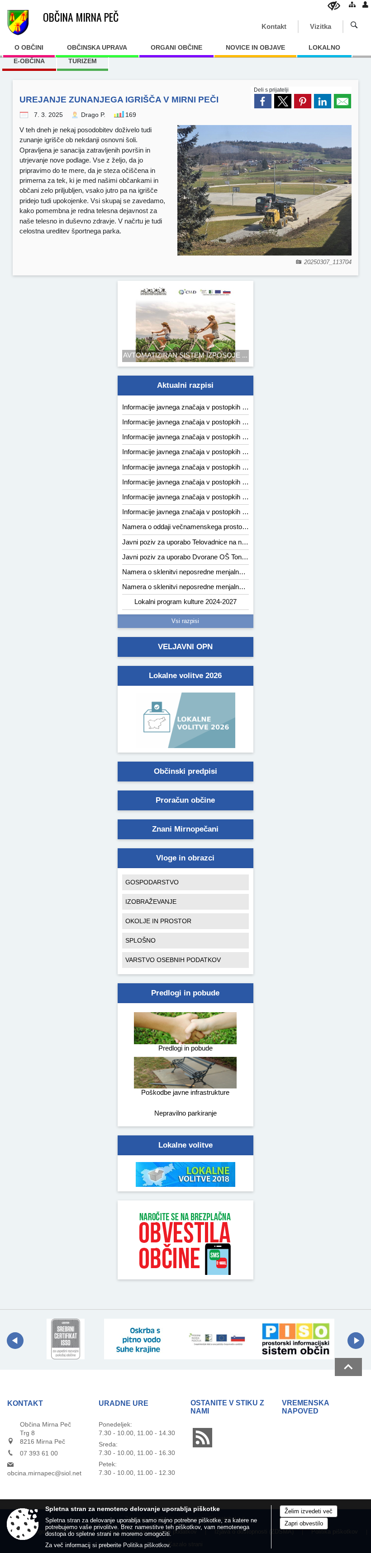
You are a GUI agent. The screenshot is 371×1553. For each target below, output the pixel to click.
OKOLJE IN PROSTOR (158, 921)
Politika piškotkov (146, 1545)
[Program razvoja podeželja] (219, 1339)
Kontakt (274, 26)
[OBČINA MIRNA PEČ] (18, 22)
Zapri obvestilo (304, 1523)
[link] (263, 101)
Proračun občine (185, 800)
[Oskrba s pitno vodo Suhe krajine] (142, 1339)
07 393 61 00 (39, 1453)
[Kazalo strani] (352, 4)
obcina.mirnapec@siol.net (44, 1473)
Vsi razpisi (185, 621)
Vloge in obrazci (185, 858)
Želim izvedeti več (309, 1511)
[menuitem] (29, 50)
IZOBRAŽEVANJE (150, 901)
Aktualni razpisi (185, 385)
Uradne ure (123, 1403)
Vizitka (320, 26)
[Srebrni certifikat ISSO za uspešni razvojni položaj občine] (66, 1339)
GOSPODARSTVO (152, 882)
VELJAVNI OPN (185, 646)
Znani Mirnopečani (185, 829)
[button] (15, 1340)
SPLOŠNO (140, 940)
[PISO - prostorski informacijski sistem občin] (295, 1339)
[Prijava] (365, 4)
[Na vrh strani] (348, 1367)
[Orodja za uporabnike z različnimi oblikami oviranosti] (334, 5)
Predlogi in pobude (185, 993)
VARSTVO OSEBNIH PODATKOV (173, 959)
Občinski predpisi (185, 771)
